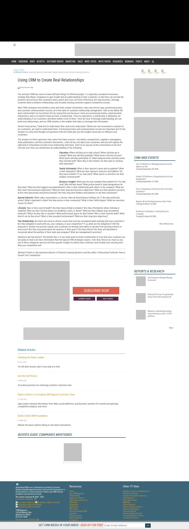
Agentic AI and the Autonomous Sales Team (153, 201)
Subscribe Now (96, 290)
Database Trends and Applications (136, 491)
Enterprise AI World (130, 493)
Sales (80, 61)
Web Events (73, 507)
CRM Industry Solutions (78, 500)
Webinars (129, 61)
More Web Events (166, 224)
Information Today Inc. (25, 499)
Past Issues (108, 299)
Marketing (71, 61)
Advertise (73, 513)
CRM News (73, 502)
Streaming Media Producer (133, 515)
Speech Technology (130, 509)
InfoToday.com (129, 498)
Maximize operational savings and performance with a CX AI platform (160, 313)
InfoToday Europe (130, 500)
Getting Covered (75, 515)
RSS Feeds (73, 509)
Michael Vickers (22, 72)
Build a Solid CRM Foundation (33, 415)
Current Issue (84, 299)
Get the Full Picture (27, 376)
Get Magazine (76, 493)
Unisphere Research (131, 518)
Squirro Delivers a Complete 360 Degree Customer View (46, 394)
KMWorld (126, 502)
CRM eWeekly (74, 496)
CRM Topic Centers (76, 498)
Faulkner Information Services (134, 496)
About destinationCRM (78, 511)
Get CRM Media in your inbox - (70, 525)
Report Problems (76, 518)
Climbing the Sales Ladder (31, 357)
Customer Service (55, 61)
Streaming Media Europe (132, 513)
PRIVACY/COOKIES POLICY (26, 520)
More (171, 328)
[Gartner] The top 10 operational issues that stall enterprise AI (160, 295)
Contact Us (73, 520)
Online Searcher (129, 504)
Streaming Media (129, 511)
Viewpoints (73, 504)
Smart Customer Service (132, 507)
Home (13, 61)
